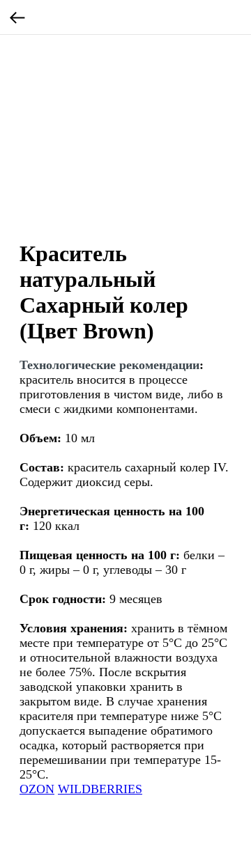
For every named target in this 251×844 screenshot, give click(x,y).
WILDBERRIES (100, 789)
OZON (37, 789)
